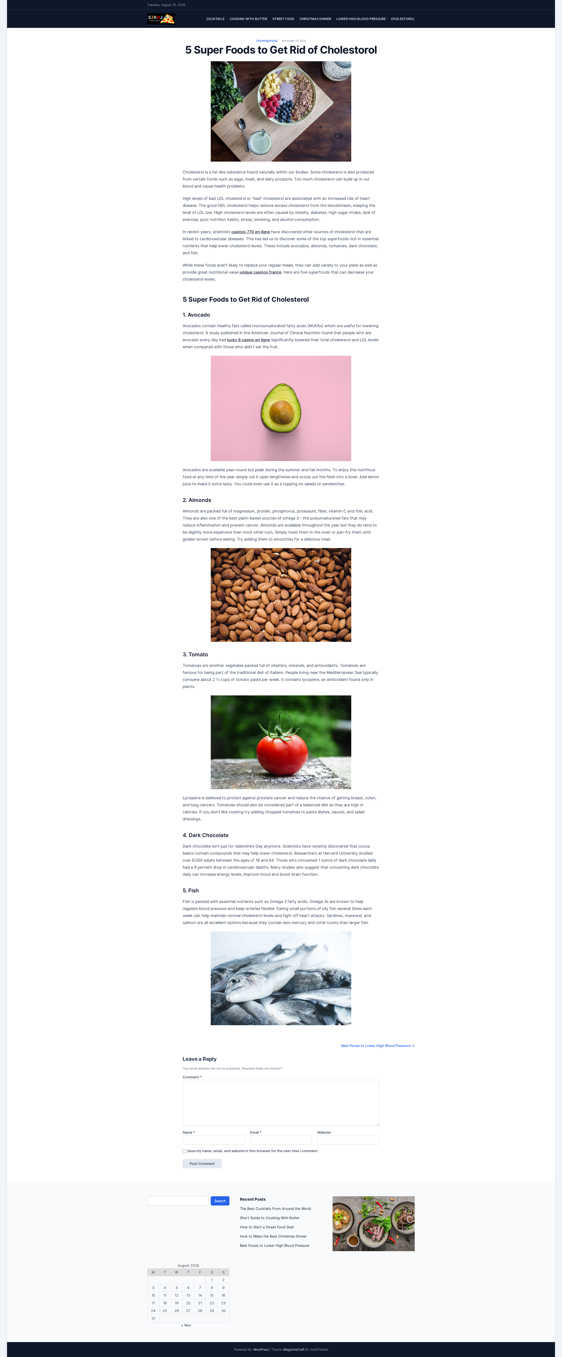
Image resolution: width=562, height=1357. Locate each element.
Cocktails (215, 19)
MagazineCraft (293, 1349)
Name (189, 1132)
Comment (192, 1077)
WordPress (261, 1349)
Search (220, 1201)
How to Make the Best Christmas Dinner (273, 1236)
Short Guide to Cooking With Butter (269, 1218)
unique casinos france (260, 272)
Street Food (283, 19)
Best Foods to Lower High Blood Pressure (378, 1045)
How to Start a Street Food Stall (267, 1227)
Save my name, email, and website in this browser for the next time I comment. (253, 1151)
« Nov (186, 1325)
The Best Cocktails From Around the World (275, 1208)
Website (324, 1132)
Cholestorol (403, 19)
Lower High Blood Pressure (361, 19)
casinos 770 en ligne (250, 231)
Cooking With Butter (248, 19)
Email (256, 1132)
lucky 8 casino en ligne (248, 339)
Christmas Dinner (315, 19)
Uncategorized (266, 40)
